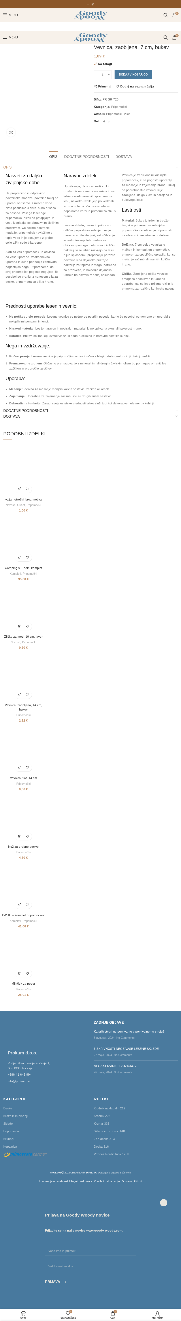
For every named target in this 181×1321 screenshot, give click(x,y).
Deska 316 (101, 1146)
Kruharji (8, 1139)
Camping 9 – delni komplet (23, 568)
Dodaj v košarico (133, 74)
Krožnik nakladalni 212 (109, 1108)
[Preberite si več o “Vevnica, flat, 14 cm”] (19, 767)
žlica (127, 114)
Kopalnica (10, 1146)
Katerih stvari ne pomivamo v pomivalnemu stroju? (129, 1031)
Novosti (10, 505)
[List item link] (45, 1074)
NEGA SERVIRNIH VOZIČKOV (115, 1066)
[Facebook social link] (88, 4)
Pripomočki (119, 106)
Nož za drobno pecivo (23, 846)
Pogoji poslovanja (81, 1181)
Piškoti (138, 1181)
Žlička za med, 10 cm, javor (23, 636)
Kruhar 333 (101, 1123)
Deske (7, 1108)
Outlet (21, 505)
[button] (19, 489)
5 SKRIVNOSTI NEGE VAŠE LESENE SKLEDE (126, 1048)
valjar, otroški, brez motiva (23, 499)
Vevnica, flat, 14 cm (23, 778)
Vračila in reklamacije (107, 1181)
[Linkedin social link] (93, 4)
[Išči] (165, 15)
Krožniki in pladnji (15, 1116)
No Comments (125, 1037)
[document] (90, 1249)
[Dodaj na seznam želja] (27, 489)
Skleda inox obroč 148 (109, 1131)
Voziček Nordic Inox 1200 (111, 1154)
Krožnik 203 (102, 1116)
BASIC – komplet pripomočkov (23, 915)
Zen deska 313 (104, 1139)
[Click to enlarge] (11, 132)
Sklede (8, 1123)
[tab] (53, 156)
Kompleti (15, 573)
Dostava (127, 1181)
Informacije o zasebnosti (53, 1181)
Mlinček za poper (23, 983)
